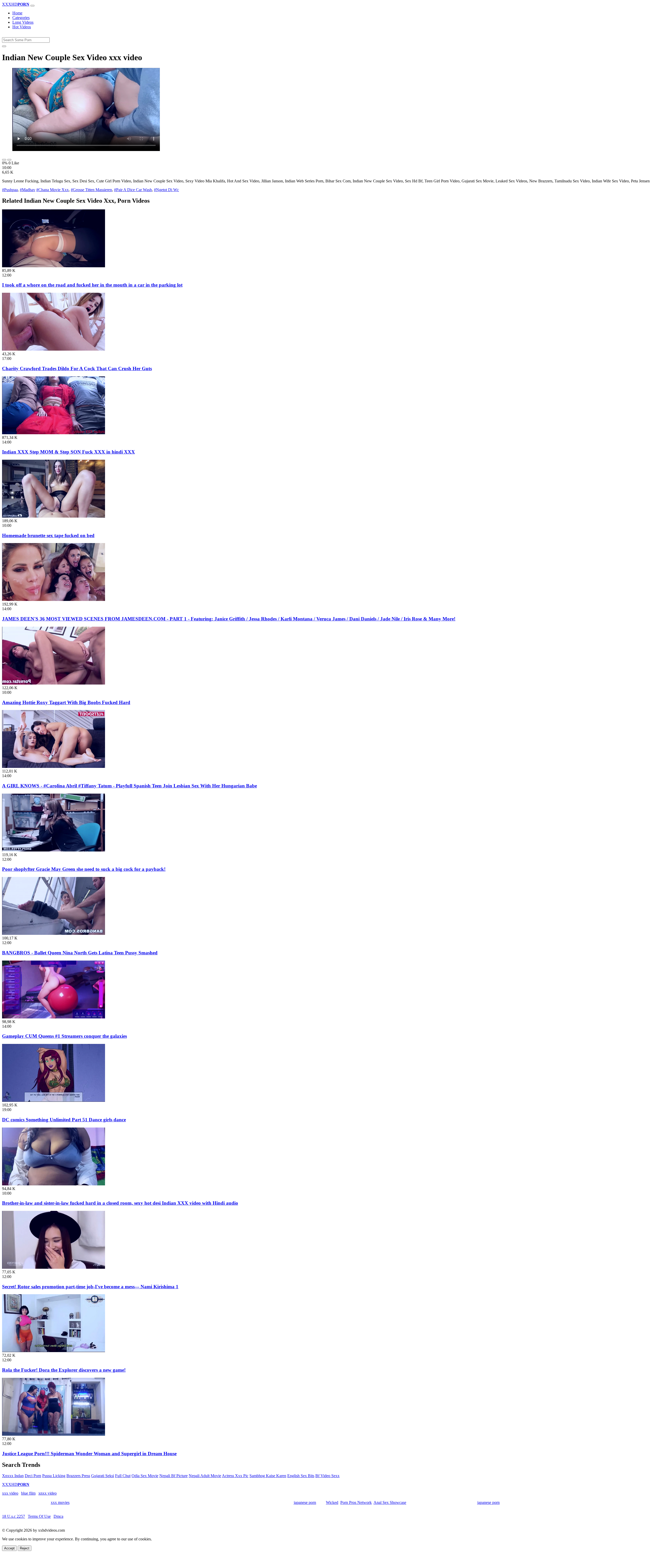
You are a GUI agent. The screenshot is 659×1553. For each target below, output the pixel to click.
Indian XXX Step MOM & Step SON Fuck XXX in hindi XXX (68, 452)
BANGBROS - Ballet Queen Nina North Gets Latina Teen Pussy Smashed (80, 952)
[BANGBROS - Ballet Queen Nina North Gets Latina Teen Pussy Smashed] (53, 933)
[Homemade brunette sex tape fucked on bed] (53, 516)
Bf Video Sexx (327, 1476)
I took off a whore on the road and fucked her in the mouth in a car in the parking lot (92, 285)
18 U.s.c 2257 (13, 1516)
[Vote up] (4, 160)
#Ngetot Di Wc (166, 190)
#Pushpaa (10, 190)
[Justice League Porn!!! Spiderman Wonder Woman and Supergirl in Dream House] (53, 1434)
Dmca (58, 1516)
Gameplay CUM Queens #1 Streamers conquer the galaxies (64, 1036)
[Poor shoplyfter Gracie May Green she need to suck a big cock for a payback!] (53, 850)
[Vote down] (9, 160)
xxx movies (60, 1502)
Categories (21, 17)
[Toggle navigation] (32, 5)
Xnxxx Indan (13, 1476)
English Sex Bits (300, 1476)
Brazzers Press (78, 1476)
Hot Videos (21, 27)
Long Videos (22, 22)
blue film (28, 1493)
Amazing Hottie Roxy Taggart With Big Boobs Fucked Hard (66, 702)
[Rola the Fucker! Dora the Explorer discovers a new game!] (53, 1350)
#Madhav (27, 190)
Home (17, 13)
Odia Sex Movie (145, 1476)
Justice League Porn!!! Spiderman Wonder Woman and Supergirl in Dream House (89, 1453)
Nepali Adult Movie (205, 1476)
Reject (24, 1548)
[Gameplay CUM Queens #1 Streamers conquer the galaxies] (53, 1017)
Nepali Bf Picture (173, 1476)
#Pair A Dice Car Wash (133, 190)
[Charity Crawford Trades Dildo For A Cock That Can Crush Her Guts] (53, 349)
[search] (4, 46)
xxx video (10, 1493)
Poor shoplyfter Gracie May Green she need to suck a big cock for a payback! (84, 869)
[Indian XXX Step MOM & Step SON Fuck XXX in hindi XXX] (53, 433)
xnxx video (47, 1493)
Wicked (332, 1502)
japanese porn (305, 1502)
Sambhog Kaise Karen (267, 1476)
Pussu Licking (53, 1476)
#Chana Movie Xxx (52, 190)
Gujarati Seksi (102, 1476)
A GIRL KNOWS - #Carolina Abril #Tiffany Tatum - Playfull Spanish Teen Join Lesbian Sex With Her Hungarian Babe (129, 785)
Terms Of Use (39, 1516)
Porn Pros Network (356, 1502)
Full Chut (123, 1476)
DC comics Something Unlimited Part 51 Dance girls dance (64, 1119)
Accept (9, 1548)
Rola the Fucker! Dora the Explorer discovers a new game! (64, 1370)
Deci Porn (33, 1476)
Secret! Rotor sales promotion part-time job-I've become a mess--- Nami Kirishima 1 (90, 1286)
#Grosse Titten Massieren (91, 190)
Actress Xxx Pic (235, 1476)
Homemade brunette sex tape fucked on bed (48, 535)
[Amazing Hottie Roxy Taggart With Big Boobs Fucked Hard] (53, 683)
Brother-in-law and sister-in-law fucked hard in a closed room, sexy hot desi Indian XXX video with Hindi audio (120, 1203)
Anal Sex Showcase (390, 1502)
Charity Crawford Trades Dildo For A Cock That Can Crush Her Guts (77, 368)
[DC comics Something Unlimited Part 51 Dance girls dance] (53, 1100)
